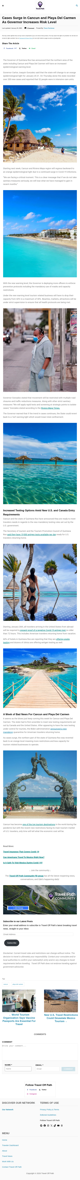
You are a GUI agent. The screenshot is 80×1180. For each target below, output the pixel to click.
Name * (8, 1065)
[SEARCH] (77, 5)
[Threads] (62, 1126)
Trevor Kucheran (49, 28)
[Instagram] (48, 1126)
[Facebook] (44, 1126)
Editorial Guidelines (48, 1115)
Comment (7, 1042)
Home (4, 1140)
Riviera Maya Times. (50, 408)
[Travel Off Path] (40, 6)
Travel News (7, 1156)
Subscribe (11, 943)
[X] (51, 1126)
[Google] (41, 1126)
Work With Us (8, 1161)
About (4, 1151)
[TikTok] (55, 1126)
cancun (5, 984)
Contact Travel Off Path (12, 1167)
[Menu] (3, 5)
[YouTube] (58, 1126)
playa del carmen (18, 984)
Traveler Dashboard (10, 1145)
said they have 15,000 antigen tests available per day (31, 534)
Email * (39, 1065)
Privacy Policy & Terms (49, 1110)
